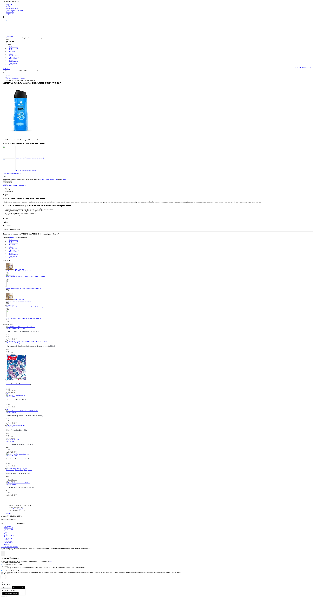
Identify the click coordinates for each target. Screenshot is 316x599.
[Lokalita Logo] (30, 35)
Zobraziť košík (4, 519)
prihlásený (12, 237)
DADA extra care (8, 526)
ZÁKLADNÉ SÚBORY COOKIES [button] (10, 563)
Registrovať (9, 14)
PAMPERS (305, 67)
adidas (64, 179)
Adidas (5, 184)
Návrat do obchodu (18, 587)
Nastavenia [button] (87, 548)
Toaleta (13, 380)
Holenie (14, 412)
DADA (298, 67)
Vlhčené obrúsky (8, 542)
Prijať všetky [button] (80, 548)
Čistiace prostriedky (11, 343)
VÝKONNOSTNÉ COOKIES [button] (9, 569)
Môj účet (9, 5)
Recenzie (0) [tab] (9, 191)
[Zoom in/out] (1, 596)
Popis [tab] (7, 188)
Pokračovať (12, 519)
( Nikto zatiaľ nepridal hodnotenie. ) (12, 173)
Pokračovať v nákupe (10, 593)
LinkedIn (15, 185)
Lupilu (5, 532)
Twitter (10, 185)
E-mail (24, 185)
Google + (20, 185)
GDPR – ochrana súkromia (14, 10)
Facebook (5, 185)
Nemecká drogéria (8, 541)
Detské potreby (10, 470)
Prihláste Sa (10, 12)
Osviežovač (15, 455)
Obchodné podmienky (13, 8)
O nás (8, 6)
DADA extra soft (8, 528)
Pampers (6, 533)
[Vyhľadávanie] (41, 38)
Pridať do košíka (8, 182)
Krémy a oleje (28, 470)
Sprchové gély (54, 179)
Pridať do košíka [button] (12, 338)
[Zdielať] (4, 596)
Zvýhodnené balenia (9, 536)
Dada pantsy (7, 531)
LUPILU (310, 67)
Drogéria (42, 179)
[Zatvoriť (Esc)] (6, 596)
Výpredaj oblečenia (9, 535)
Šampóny (47, 179)
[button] (6, 18)
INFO (51, 561)
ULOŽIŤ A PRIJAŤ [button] (6, 573)
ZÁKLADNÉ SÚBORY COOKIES (12, 564)
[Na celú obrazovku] (3, 596)
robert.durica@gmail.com (19, 508)
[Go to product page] (159, 266)
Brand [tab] (8, 189)
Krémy (22, 470)
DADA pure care (8, 529)
